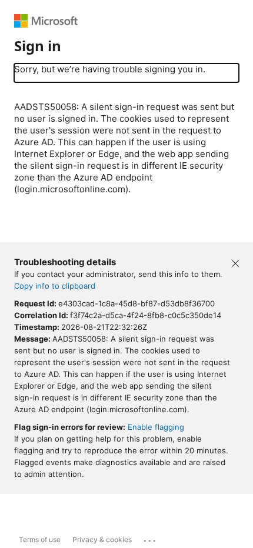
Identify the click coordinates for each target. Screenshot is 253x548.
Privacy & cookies (102, 539)
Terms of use (40, 539)
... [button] (151, 538)
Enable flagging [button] (156, 427)
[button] (235, 262)
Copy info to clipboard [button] (54, 285)
